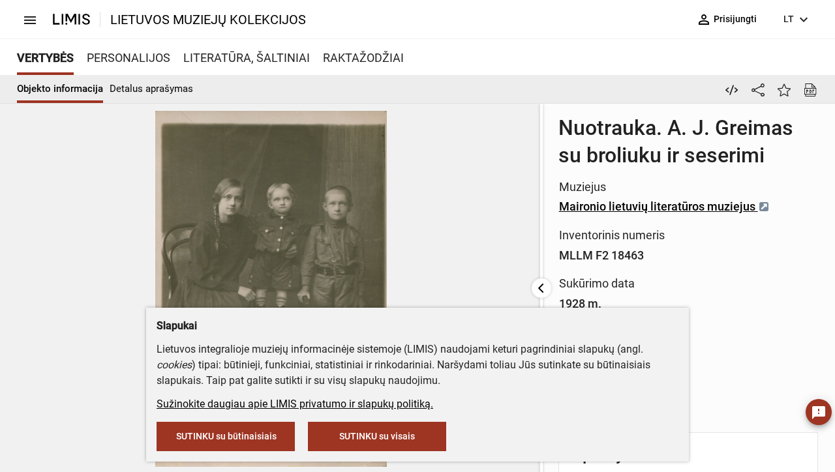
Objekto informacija (60, 89)
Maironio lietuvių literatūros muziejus (658, 206)
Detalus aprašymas (151, 89)
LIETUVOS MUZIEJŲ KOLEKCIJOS (208, 19)
